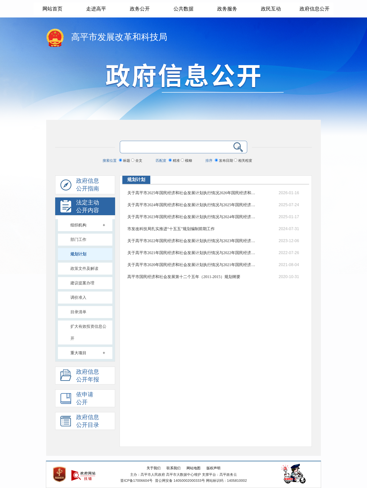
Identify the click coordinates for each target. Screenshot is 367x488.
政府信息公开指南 (87, 185)
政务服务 (227, 8)
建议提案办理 (82, 283)
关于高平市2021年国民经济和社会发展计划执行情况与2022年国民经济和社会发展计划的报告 (191, 253)
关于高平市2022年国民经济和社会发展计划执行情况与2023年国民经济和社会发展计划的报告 (191, 241)
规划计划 (78, 254)
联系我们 (174, 468)
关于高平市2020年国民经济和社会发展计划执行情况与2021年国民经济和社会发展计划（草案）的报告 (191, 265)
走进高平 (96, 8)
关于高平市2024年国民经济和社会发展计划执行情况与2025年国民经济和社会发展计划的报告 (191, 205)
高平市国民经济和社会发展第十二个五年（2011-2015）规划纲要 (183, 277)
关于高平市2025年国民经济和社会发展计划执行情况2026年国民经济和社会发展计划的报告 (191, 193)
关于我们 (154, 468)
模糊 (188, 161)
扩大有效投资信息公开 (88, 332)
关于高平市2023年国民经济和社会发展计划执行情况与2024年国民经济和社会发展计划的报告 (191, 217)
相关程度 (244, 161)
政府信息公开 (315, 8)
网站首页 (52, 8)
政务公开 (140, 8)
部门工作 (78, 239)
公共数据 (183, 8)
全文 (138, 161)
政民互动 (271, 8)
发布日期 (226, 161)
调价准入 (78, 297)
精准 (176, 161)
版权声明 (213, 468)
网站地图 (193, 468)
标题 (126, 161)
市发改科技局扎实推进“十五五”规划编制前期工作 (171, 229)
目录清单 (78, 312)
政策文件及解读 (84, 268)
